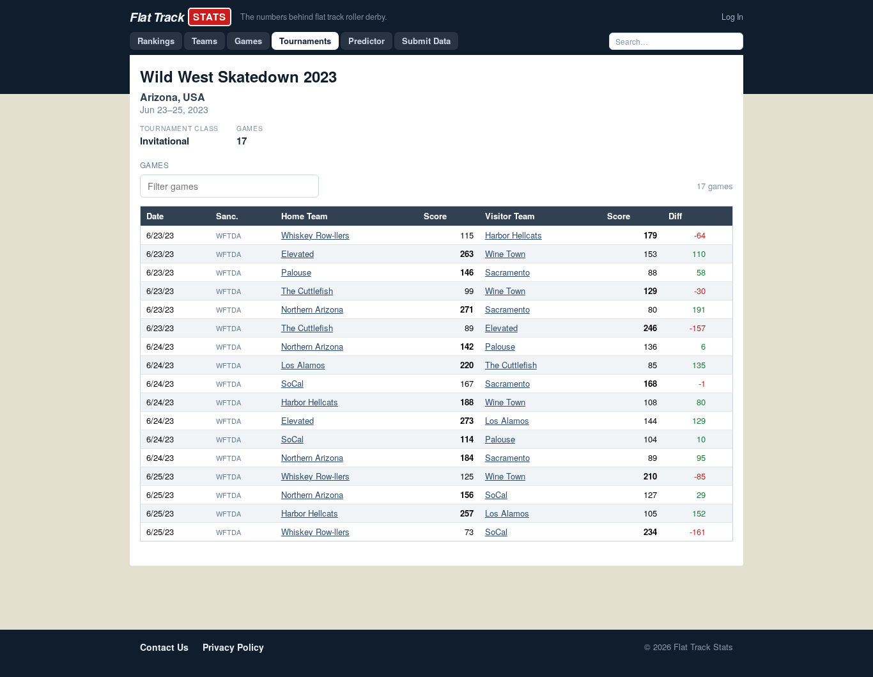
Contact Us (164, 647)
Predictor (366, 41)
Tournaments (305, 41)
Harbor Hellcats (513, 235)
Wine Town (505, 253)
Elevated (297, 253)
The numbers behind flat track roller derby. (313, 16)
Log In (732, 16)
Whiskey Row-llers (315, 235)
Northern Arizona (312, 309)
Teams (204, 41)
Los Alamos (303, 365)
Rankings (155, 41)
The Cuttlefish (307, 290)
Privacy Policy (233, 647)
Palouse (296, 272)
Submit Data (426, 41)
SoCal (292, 383)
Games (248, 41)
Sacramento (507, 272)
